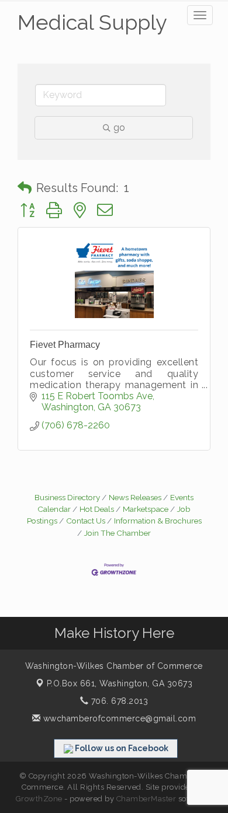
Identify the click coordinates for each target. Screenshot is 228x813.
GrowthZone (39, 798)
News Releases (135, 497)
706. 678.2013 (118, 701)
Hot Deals (97, 509)
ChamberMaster (146, 798)
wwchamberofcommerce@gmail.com (118, 718)
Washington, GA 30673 (120, 683)
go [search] (119, 127)
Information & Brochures (158, 520)
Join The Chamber (117, 533)
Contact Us (85, 520)
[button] (25, 187)
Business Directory (67, 497)
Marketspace (145, 509)
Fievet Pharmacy (65, 345)
